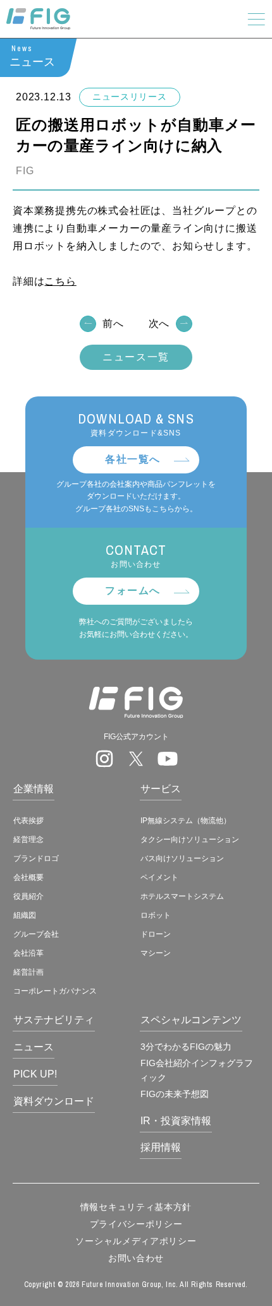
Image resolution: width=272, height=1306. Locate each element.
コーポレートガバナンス (55, 991)
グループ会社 (36, 934)
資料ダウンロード (53, 1101)
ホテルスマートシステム (182, 896)
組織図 (24, 915)
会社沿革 (28, 953)
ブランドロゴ (36, 858)
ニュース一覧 (136, 357)
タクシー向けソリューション (189, 839)
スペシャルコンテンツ (191, 1019)
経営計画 (28, 972)
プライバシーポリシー (136, 1224)
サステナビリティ (53, 1019)
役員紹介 (28, 896)
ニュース (33, 1047)
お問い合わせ (136, 1258)
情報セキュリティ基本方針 (136, 1207)
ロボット (155, 915)
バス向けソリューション (182, 858)
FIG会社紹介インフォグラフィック (196, 1070)
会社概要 (28, 877)
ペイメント (159, 877)
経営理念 (28, 839)
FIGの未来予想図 (174, 1094)
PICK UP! (35, 1074)
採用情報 (160, 1147)
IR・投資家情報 (175, 1120)
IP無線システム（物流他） (185, 820)
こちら (60, 281)
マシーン (155, 953)
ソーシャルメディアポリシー (135, 1241)
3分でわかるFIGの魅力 (186, 1047)
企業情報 (33, 788)
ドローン (155, 934)
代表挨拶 (28, 820)
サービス (160, 788)
